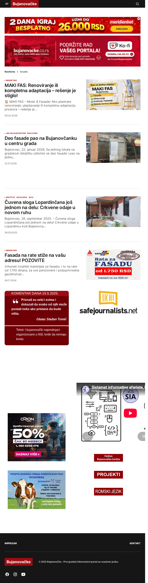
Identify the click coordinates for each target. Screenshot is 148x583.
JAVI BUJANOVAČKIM (16, 133)
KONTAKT (135, 543)
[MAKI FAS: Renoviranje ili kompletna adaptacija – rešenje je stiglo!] (113, 94)
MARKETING (11, 80)
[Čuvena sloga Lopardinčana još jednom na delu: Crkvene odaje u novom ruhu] (113, 211)
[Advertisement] (73, 172)
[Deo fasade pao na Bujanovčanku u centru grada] (113, 147)
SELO (31, 197)
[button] (7, 4)
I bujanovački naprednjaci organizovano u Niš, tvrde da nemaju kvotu (41, 334)
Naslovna (10, 71)
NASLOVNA (32, 133)
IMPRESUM (11, 543)
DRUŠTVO (10, 197)
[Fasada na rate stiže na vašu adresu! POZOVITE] (113, 264)
